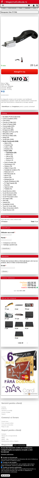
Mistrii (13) (7, 175)
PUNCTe (4, 409)
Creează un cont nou (9, 243)
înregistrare (15, 106)
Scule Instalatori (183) (9, 195)
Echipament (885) (8, 130)
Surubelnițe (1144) (8, 204)
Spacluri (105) (8, 187)
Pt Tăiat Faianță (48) (10, 183)
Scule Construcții (12, 8)
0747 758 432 (32, 285)
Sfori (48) (5, 200)
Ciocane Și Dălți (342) (9, 122)
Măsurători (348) (8, 133)
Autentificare (5, 106)
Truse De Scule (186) (9, 206)
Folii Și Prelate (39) (10, 162)
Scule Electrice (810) (9, 191)
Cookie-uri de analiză (9, 462)
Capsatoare (27, 8)
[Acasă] (2, 2)
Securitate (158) (7, 198)
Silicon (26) (9, 156)
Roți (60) (7, 185)
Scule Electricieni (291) (10, 193)
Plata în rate (5, 426)
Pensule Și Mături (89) (9, 135)
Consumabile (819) (8, 126)
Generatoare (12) (9, 164)
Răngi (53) (6, 137)
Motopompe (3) (9, 179)
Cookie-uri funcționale (10, 457)
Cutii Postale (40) (8, 128)
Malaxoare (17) (9, 172)
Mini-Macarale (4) (9, 173)
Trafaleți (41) (8, 189)
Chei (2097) (6, 120)
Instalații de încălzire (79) (12, 170)
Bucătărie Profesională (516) (11, 117)
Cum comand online (7, 423)
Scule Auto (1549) (8, 139)
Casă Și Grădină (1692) (10, 118)
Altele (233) (7, 143)
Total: (33, 221)
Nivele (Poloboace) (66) (11, 181)
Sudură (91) (6, 202)
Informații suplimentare (7, 454)
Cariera (3, 407)
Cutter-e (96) (8, 147)
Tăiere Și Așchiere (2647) (10, 208)
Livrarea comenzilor (7, 425)
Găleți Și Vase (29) (10, 168)
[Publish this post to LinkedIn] (3, 91)
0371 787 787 (32, 282)
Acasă (3, 8)
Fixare (20, 8)
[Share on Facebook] (2, 91)
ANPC (3, 437)
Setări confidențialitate (19, 445)
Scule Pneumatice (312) (10, 197)
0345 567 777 (32, 284)
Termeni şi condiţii (6, 410)
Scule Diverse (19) (8, 210)
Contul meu (4, 421)
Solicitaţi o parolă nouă (10, 245)
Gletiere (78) (8, 166)
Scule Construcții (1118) (10, 141)
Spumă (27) (9, 158)
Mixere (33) (7, 177)
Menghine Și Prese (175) (10, 132)
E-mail (3, 265)
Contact (3, 434)
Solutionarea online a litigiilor (10, 441)
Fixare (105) (8, 150)
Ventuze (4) (9, 160)
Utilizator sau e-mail (8, 232)
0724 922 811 (32, 287)
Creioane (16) (8, 145)
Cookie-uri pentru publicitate (12, 467)
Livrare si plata (5, 412)
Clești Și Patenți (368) (9, 124)
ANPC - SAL (5, 439)
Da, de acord (5, 475)
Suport (3, 414)
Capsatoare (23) (11, 152)
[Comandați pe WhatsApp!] (37, 287)
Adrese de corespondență (9, 436)
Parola (3, 237)
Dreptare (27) (8, 149)
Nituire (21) (9, 154)
